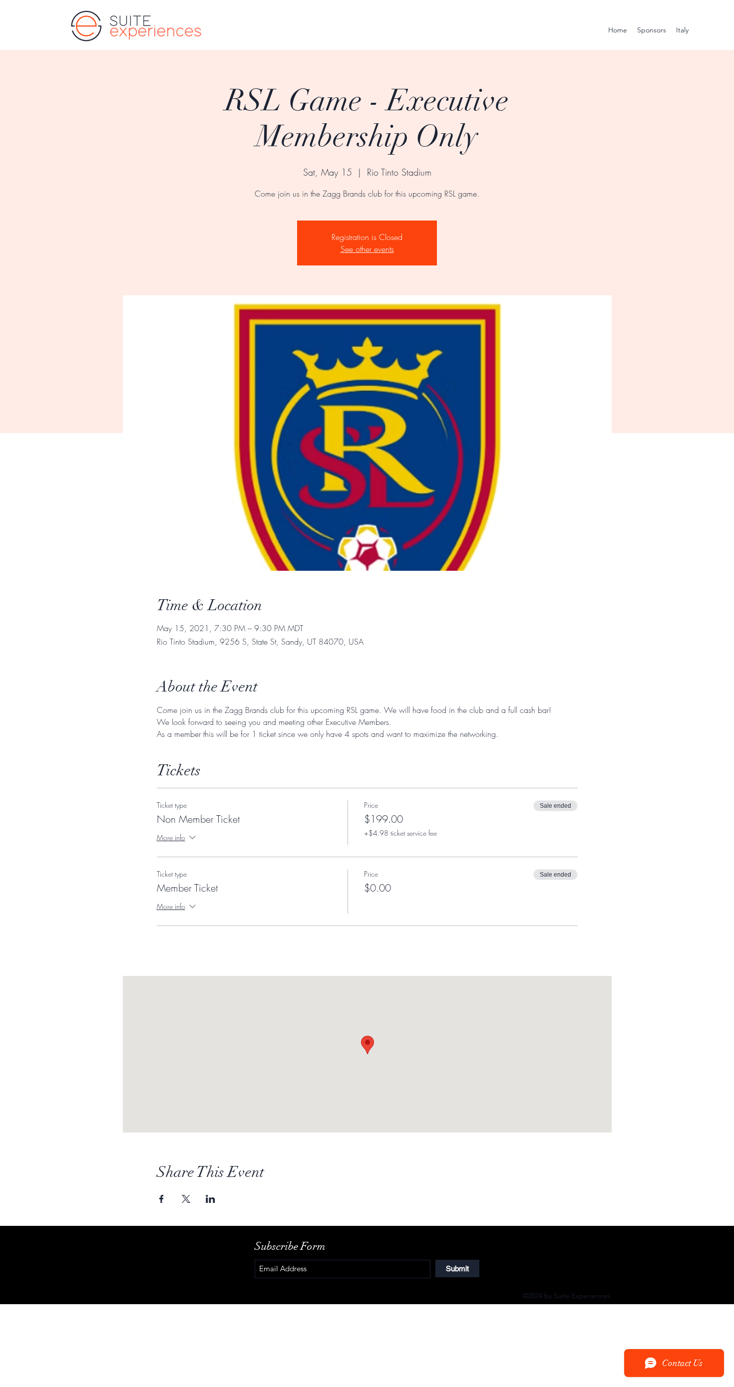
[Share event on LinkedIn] (210, 1199)
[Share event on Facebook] (161, 1199)
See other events (367, 248)
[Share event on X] (186, 1199)
